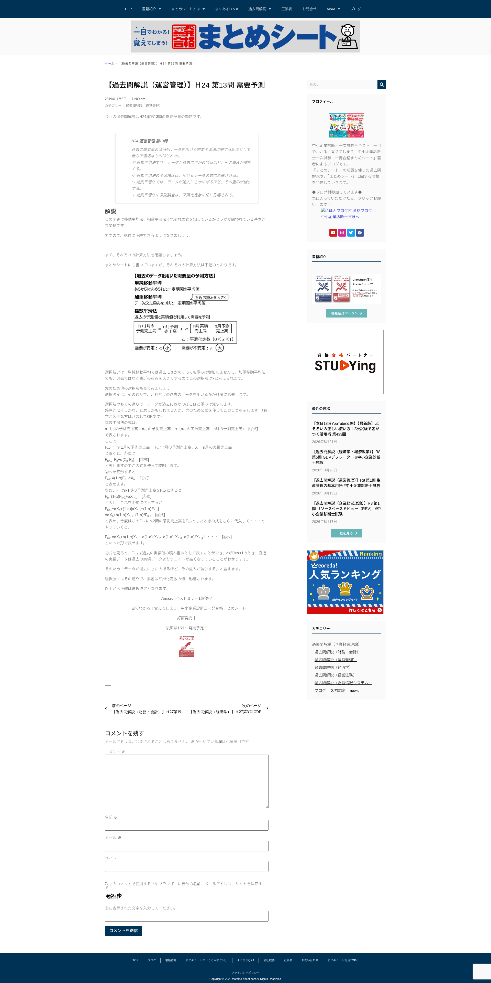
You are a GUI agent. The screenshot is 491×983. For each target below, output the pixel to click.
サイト (110, 858)
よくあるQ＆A (226, 9)
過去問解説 (257, 9)
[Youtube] (333, 233)
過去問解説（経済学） (334, 667)
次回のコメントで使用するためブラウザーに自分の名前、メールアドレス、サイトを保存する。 (183, 886)
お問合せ (309, 9)
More (331, 9)
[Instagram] (342, 233)
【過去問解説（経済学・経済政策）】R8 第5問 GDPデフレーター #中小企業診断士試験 (346, 457)
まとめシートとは (185, 9)
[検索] (381, 84)
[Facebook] (360, 233)
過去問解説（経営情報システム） (343, 683)
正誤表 (286, 9)
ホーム (110, 63)
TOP (128, 9)
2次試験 (338, 690)
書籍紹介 (149, 9)
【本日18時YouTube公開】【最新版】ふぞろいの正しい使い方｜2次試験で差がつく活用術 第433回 (345, 428)
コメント (115, 752)
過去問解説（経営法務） (336, 675)
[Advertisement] (346, 739)
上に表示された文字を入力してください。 (141, 908)
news (354, 690)
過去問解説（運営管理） (144, 106)
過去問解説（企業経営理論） (337, 644)
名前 (111, 817)
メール (113, 838)
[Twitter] (351, 233)
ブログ (355, 9)
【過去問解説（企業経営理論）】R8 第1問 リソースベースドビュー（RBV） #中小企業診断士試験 (346, 508)
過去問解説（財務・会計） (338, 652)
